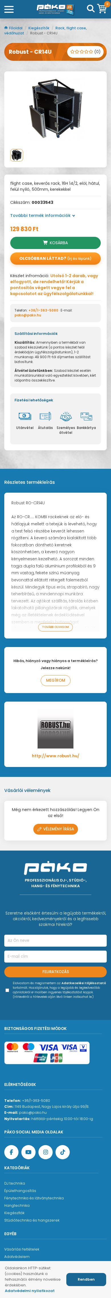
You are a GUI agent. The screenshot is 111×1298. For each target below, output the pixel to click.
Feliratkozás (55, 971)
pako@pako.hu (28, 315)
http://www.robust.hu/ (55, 756)
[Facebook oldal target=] (11, 1152)
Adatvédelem (17, 1256)
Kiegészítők (39, 28)
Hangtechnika (17, 1205)
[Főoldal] (55, 9)
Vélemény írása (58, 829)
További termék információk (40, 215)
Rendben (86, 1279)
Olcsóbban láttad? (55, 258)
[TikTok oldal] (63, 1152)
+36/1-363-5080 (43, 310)
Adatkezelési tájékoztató (83, 983)
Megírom (55, 680)
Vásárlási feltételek (21, 1249)
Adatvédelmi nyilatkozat (30, 1290)
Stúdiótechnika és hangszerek (31, 1220)
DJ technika (14, 1183)
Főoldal (16, 28)
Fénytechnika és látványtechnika (34, 1198)
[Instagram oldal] (45, 1152)
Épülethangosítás (20, 1190)
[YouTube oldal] (28, 1152)
